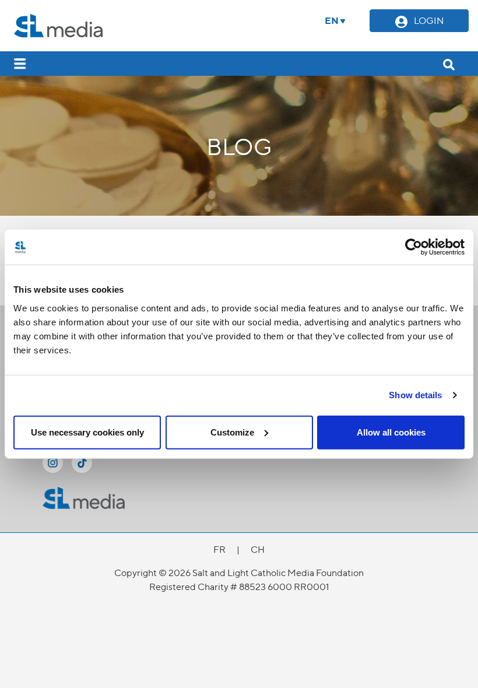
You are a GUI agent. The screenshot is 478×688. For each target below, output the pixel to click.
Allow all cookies (391, 432)
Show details (415, 395)
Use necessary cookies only (87, 432)
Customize (232, 432)
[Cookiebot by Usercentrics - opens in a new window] (414, 247)
